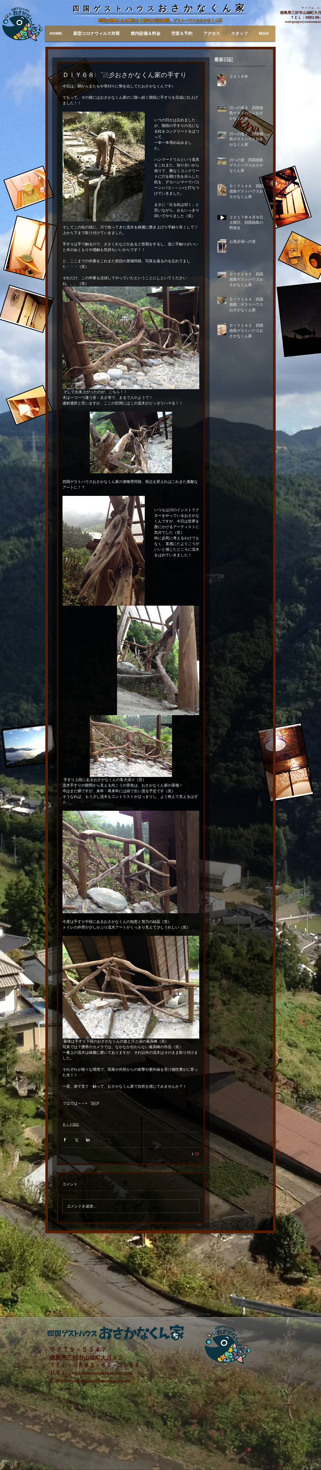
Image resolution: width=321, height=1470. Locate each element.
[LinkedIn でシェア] (88, 1139)
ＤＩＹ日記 (71, 1124)
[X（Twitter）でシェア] (76, 1139)
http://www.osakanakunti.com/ (102, 1373)
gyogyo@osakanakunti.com (100, 1381)
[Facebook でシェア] (65, 1139)
